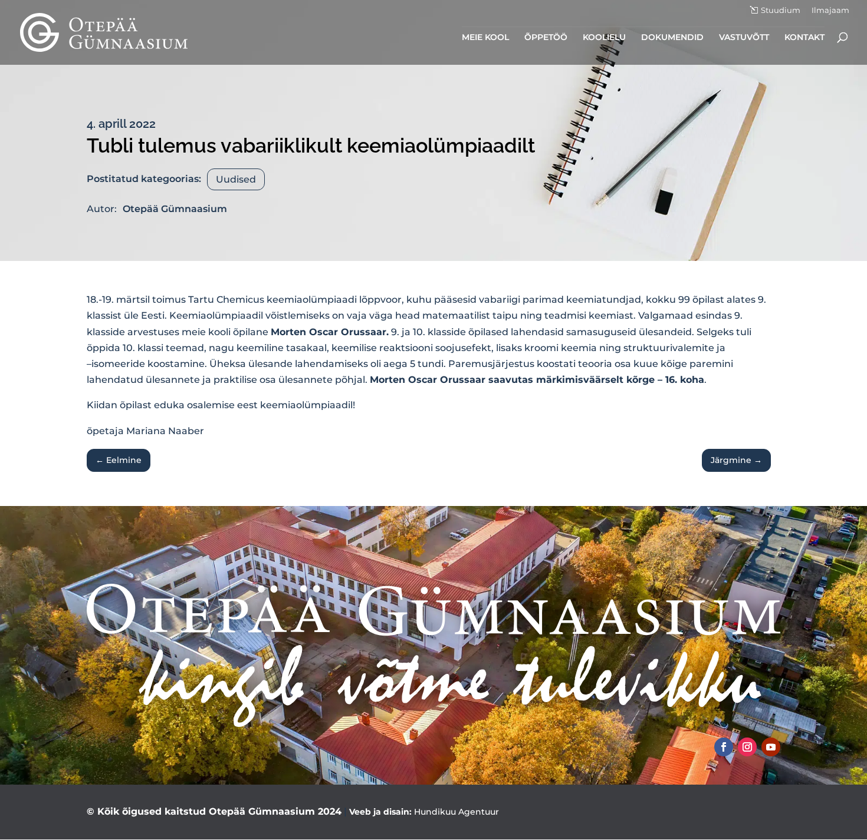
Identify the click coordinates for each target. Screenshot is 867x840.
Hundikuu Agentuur (456, 811)
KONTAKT (804, 37)
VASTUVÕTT (744, 37)
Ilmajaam (830, 10)
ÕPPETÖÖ (545, 37)
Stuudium (780, 10)
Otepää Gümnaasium (175, 208)
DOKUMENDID (672, 37)
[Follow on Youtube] (770, 747)
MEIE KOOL (485, 37)
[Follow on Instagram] (747, 747)
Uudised (236, 179)
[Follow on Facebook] (723, 747)
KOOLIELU (604, 37)
